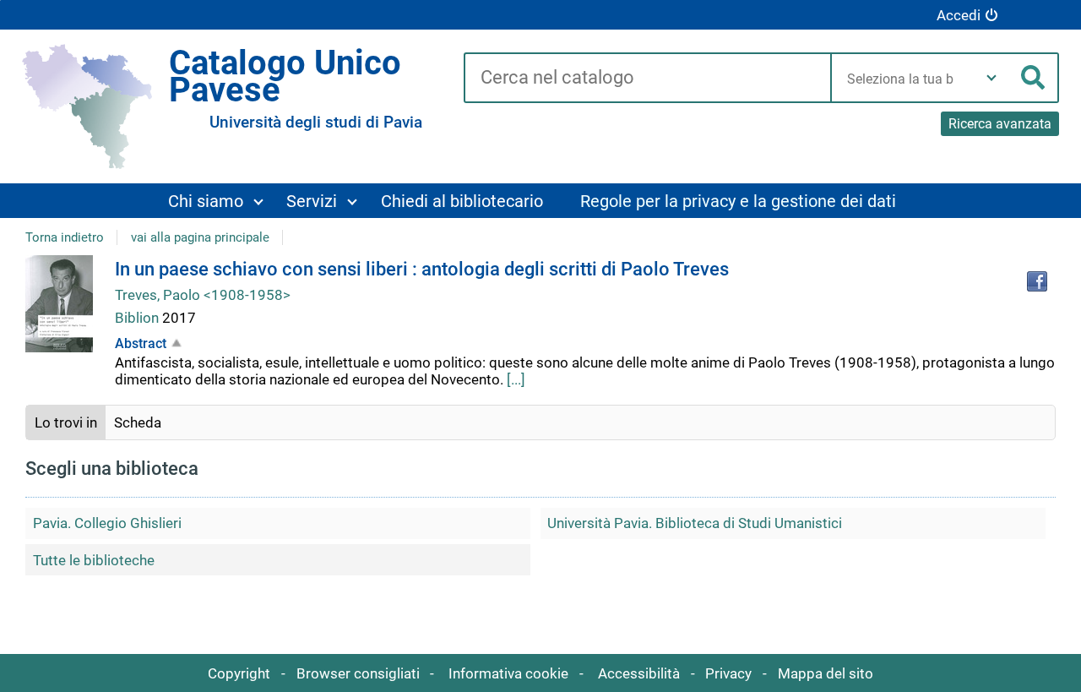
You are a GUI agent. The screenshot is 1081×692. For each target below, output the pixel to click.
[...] (516, 379)
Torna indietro (64, 237)
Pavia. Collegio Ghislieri (107, 523)
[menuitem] (215, 200)
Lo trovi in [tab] (66, 422)
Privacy (728, 673)
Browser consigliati (358, 673)
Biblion (138, 317)
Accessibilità (639, 673)
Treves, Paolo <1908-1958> (203, 294)
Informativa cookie (508, 673)
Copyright (239, 673)
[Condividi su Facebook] (1037, 281)
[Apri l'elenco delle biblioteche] (991, 77)
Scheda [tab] (137, 422)
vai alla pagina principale (200, 237)
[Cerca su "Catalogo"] (647, 78)
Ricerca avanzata (999, 124)
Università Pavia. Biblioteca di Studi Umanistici (694, 523)
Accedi (959, 15)
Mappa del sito (825, 673)
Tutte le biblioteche (94, 560)
